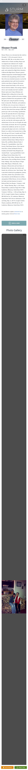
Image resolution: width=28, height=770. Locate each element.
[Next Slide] (24, 597)
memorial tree (18, 211)
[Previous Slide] (3, 597)
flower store (17, 214)
